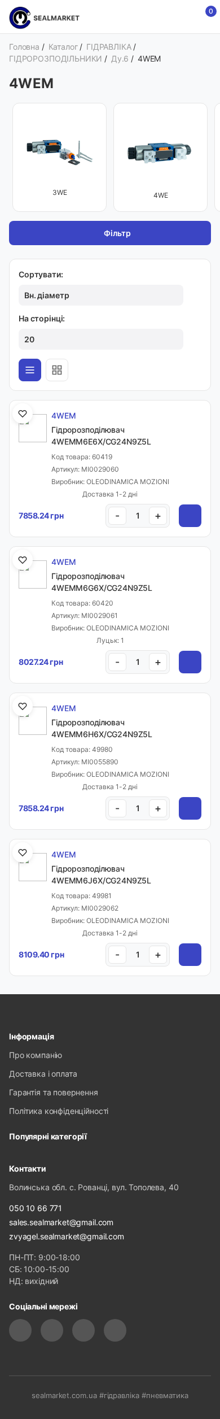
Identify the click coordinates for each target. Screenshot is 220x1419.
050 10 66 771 (35, 1208)
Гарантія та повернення (53, 1092)
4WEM (63, 415)
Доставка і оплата (43, 1073)
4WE (160, 195)
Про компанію (35, 1055)
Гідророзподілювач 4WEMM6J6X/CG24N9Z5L (101, 874)
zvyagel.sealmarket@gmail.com (66, 1236)
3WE (59, 192)
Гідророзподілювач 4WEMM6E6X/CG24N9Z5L (101, 435)
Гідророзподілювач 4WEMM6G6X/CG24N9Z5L (101, 582)
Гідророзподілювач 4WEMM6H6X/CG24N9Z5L (101, 728)
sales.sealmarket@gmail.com (61, 1222)
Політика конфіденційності (58, 1111)
